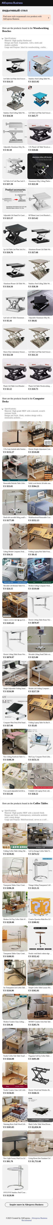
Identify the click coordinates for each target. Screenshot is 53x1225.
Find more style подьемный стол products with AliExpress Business (22, 17)
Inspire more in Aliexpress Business (26, 1204)
